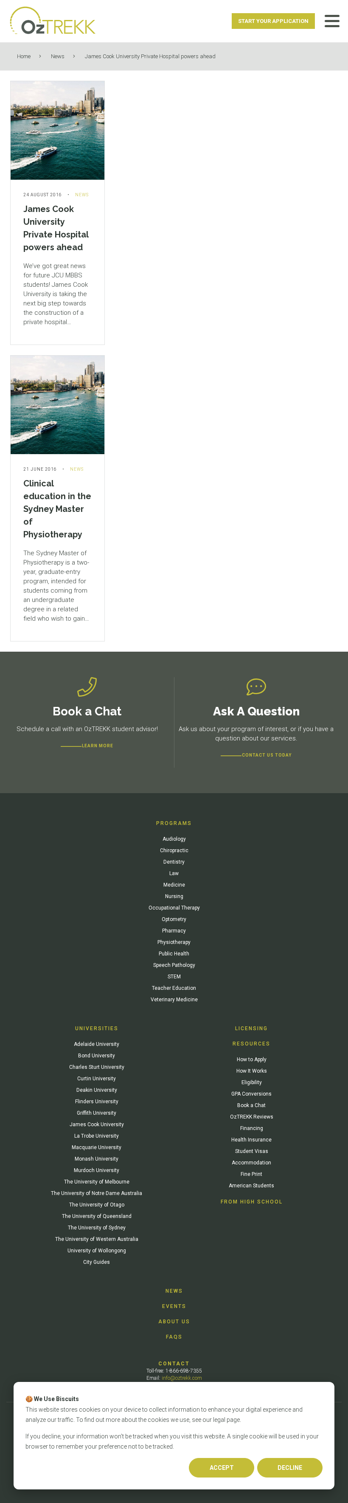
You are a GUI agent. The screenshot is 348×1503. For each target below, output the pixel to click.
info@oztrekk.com (182, 1378)
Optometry (174, 919)
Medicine (174, 885)
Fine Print (251, 1174)
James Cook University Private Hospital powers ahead (150, 56)
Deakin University (96, 1090)
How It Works (251, 1071)
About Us (174, 1322)
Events (174, 1306)
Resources (251, 1044)
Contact (174, 1364)
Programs (174, 823)
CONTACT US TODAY (267, 755)
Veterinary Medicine (174, 1000)
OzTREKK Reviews (251, 1117)
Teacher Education (174, 988)
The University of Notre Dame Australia (96, 1193)
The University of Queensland (97, 1216)
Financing (251, 1128)
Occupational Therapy (174, 908)
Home (24, 56)
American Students (251, 1186)
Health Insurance (251, 1140)
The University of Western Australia (96, 1239)
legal (219, 1419)
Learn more (97, 745)
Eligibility (251, 1082)
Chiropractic (174, 850)
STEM (174, 977)
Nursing (174, 896)
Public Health (174, 954)
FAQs (174, 1337)
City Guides (96, 1262)
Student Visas (251, 1151)
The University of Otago (96, 1205)
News (58, 56)
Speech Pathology (174, 965)
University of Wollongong (96, 1251)
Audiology (174, 839)
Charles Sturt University (96, 1067)
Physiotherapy (174, 942)
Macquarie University (96, 1147)
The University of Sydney (97, 1228)
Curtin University (96, 1079)
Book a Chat (251, 1105)
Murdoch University (96, 1170)
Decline (290, 1467)
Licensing (251, 1028)
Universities (96, 1028)
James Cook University (97, 1124)
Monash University (96, 1159)
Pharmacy (174, 931)
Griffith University (96, 1113)
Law (174, 873)
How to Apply (252, 1059)
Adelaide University (96, 1044)
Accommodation (251, 1163)
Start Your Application (273, 21)
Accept (222, 1467)
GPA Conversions (251, 1094)
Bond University (96, 1056)
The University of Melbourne (96, 1182)
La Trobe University (96, 1136)
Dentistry (174, 862)
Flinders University (96, 1102)
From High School (252, 1202)
